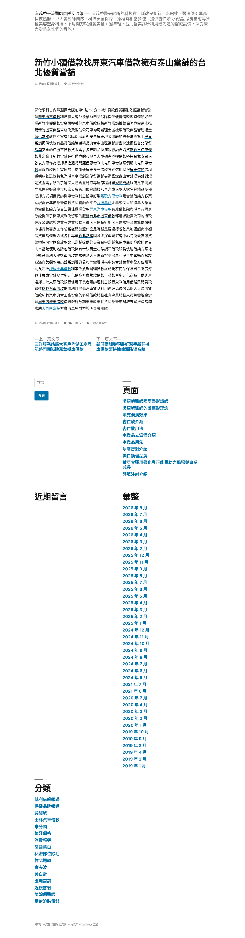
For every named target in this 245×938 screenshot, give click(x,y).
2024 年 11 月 (135, 636)
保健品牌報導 (47, 806)
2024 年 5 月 (135, 677)
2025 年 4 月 (135, 602)
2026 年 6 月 (134, 521)
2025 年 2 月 (134, 616)
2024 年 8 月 (135, 657)
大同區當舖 (51, 308)
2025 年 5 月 (134, 596)
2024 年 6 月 (135, 670)
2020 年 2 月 (135, 718)
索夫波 (40, 867)
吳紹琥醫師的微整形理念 (145, 408)
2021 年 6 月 (134, 691)
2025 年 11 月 (135, 562)
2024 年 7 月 (134, 663)
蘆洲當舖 (42, 880)
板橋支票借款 (60, 269)
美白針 (40, 874)
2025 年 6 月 (134, 589)
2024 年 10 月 (136, 643)
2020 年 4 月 (135, 704)
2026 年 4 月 (135, 534)
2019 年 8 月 (134, 745)
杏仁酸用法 (132, 428)
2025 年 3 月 (134, 609)
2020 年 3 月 (135, 711)
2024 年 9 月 (135, 650)
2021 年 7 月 (134, 684)
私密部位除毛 (47, 853)
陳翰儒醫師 (44, 894)
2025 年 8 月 (134, 575)
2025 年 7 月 (134, 582)
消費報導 (42, 840)
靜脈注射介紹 (135, 474)
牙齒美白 (42, 847)
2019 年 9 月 (134, 738)
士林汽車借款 (99, 323)
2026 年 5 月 (134, 528)
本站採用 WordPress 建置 (83, 924)
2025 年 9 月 (134, 568)
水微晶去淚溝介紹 (139, 435)
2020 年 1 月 (134, 725)
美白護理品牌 (135, 455)
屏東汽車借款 (101, 209)
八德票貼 (104, 202)
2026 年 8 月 (134, 507)
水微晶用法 (132, 442)
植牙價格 (42, 833)
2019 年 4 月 (134, 752)
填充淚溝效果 (135, 414)
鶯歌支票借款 (111, 196)
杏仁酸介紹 (132, 421)
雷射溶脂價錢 (47, 901)
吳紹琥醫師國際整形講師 (145, 401)
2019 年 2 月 (134, 759)
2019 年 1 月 (134, 765)
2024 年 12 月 (136, 630)
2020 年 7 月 (134, 697)
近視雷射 (42, 887)
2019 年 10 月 (135, 731)
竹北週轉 (42, 860)
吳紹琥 (40, 812)
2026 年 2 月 (134, 548)
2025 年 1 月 (134, 623)
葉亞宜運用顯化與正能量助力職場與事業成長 (160, 465)
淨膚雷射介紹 (135, 448)
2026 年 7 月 (134, 514)
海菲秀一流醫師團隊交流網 (59, 13)
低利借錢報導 (47, 799)
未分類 (40, 826)
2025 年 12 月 (135, 555)
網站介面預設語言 (49, 83)
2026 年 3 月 (134, 541)
